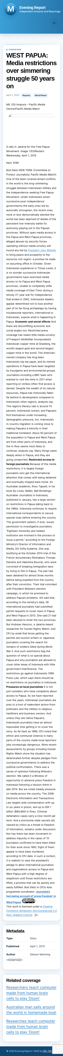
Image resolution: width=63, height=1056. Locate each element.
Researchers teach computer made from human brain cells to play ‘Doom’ (31, 993)
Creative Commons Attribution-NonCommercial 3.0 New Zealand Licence (31, 910)
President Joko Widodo (42, 250)
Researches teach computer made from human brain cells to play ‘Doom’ (30, 1026)
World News (40, 95)
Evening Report (32, 7)
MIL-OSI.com (50, 1051)
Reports (26, 95)
